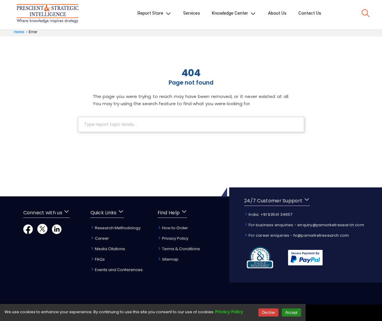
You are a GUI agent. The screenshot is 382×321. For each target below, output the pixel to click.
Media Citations (109, 249)
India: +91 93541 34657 (270, 214)
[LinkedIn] (56, 232)
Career (101, 238)
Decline (268, 312)
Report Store (151, 13)
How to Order (174, 228)
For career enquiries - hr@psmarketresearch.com (298, 235)
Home (19, 32)
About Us (277, 13)
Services (191, 13)
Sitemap (169, 259)
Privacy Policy (174, 238)
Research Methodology (117, 228)
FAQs (99, 259)
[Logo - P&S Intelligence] (47, 14)
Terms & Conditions (180, 249)
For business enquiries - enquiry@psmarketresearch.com (306, 225)
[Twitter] (42, 232)
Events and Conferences (118, 270)
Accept (291, 312)
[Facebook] (28, 232)
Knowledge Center (230, 13)
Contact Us (309, 13)
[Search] (365, 14)
